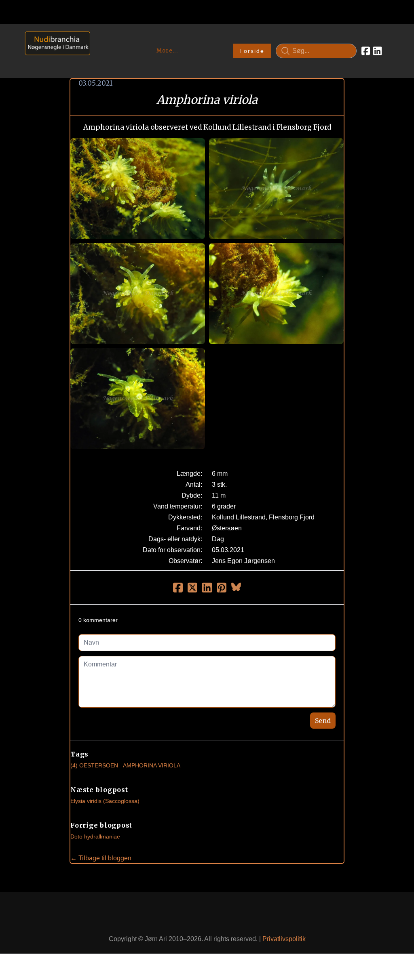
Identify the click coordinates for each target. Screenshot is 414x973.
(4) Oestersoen (94, 765)
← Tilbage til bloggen (100, 858)
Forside (251, 51)
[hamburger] (100, 39)
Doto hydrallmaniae (95, 836)
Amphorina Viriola (151, 765)
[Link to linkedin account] (377, 51)
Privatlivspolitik (284, 938)
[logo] (54, 51)
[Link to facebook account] (365, 51)
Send (323, 721)
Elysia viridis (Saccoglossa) (104, 801)
